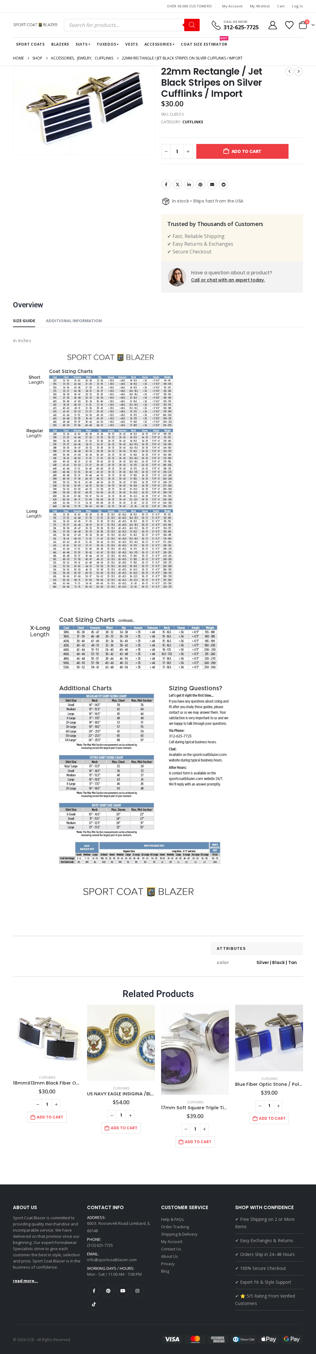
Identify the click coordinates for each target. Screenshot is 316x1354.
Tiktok (94, 1304)
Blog (165, 1271)
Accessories (158, 44)
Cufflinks (192, 122)
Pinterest (201, 184)
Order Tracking (175, 1226)
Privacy (168, 1263)
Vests (131, 44)
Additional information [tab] (74, 320)
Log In (297, 6)
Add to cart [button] (50, 1117)
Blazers (60, 44)
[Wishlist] (289, 25)
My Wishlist (260, 6)
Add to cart (246, 151)
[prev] (289, 71)
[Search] (192, 25)
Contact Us (171, 1249)
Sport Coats (30, 44)
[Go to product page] (47, 1037)
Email (212, 184)
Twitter (177, 184)
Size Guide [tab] (24, 320)
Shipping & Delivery (179, 1234)
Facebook (166, 184)
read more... (25, 1280)
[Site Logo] (36, 25)
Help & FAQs (172, 1219)
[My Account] (272, 25)
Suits (82, 44)
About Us (169, 1256)
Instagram (137, 1291)
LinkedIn (189, 184)
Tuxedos (106, 44)
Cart (281, 6)
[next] (298, 71)
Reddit (223, 184)
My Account (232, 6)
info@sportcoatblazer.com (112, 1259)
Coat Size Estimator (204, 42)
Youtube (123, 1291)
